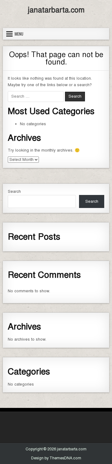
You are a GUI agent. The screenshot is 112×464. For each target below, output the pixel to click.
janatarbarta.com (56, 10)
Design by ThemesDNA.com (56, 458)
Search (14, 191)
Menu (19, 34)
